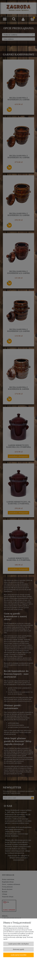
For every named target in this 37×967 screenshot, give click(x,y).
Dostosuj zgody (18, 949)
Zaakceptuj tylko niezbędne (18, 944)
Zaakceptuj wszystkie (18, 955)
